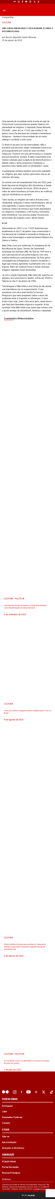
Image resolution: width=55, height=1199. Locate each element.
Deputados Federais (12, 1117)
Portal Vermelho (10, 1167)
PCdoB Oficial (9, 1161)
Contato (6, 1123)
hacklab (31, 1195)
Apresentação (9, 1142)
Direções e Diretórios (13, 1148)
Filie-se (5, 1136)
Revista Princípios (11, 1173)
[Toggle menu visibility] (4, 10)
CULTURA (6, 22)
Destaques (7, 1106)
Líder (4, 1111)
